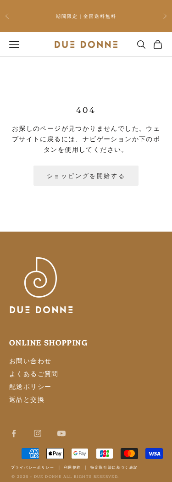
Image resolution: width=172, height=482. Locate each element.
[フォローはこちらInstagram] (37, 433)
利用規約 (72, 467)
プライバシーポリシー (32, 467)
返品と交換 (26, 399)
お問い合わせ (30, 360)
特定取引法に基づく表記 (114, 467)
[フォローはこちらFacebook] (13, 433)
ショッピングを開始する (86, 175)
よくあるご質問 (34, 373)
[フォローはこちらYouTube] (61, 433)
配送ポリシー (30, 386)
